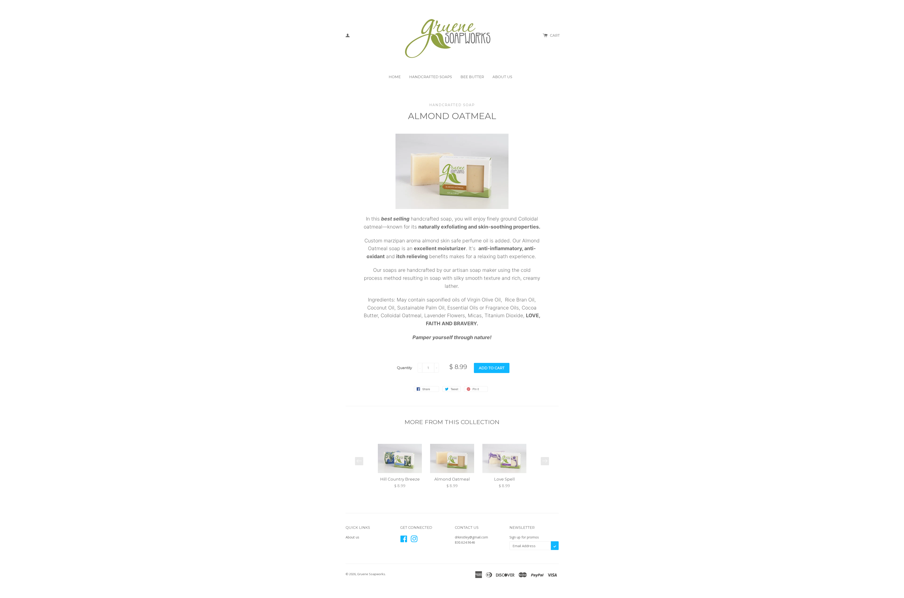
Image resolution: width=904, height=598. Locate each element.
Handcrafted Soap (452, 105)
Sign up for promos (524, 537)
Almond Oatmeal (452, 479)
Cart (555, 35)
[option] (400, 466)
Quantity (404, 367)
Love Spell (504, 479)
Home (395, 77)
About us (502, 77)
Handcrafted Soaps (430, 77)
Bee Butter (472, 77)
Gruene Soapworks (371, 574)
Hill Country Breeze (400, 479)
